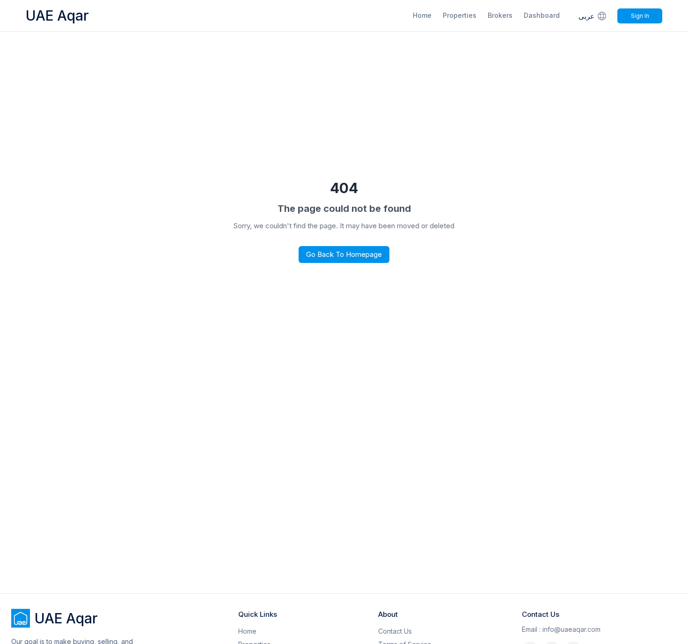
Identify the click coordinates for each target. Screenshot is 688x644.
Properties (459, 15)
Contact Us (395, 631)
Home (422, 15)
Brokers (500, 15)
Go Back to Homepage (344, 254)
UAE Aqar (57, 15)
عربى (586, 16)
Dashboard (542, 15)
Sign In (640, 15)
